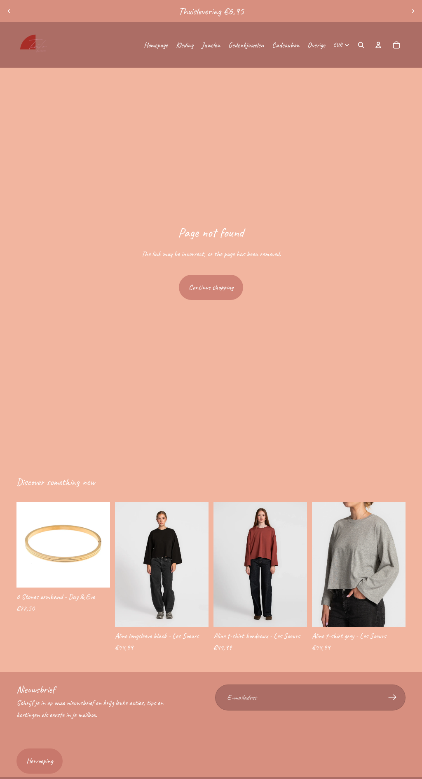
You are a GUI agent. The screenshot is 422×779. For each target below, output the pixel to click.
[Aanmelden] (392, 697)
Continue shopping (211, 287)
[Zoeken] (361, 45)
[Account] (378, 45)
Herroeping (39, 760)
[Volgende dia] (413, 11)
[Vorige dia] (9, 11)
